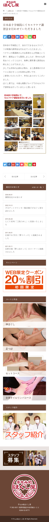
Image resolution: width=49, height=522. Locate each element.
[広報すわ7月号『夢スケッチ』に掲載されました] (13, 176)
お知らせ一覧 (37, 187)
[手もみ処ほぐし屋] (11, 4)
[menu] (45, 4)
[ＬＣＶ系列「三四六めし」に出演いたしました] (35, 176)
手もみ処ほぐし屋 (18, 519)
